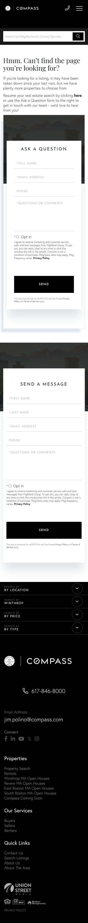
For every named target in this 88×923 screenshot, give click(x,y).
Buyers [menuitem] (9, 820)
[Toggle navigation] (79, 8)
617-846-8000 (48, 691)
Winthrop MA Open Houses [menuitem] (27, 778)
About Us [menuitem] (12, 862)
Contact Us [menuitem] (13, 852)
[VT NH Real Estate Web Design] (44, 889)
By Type (11, 629)
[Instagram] (37, 739)
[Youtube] (21, 739)
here (78, 95)
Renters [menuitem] (10, 830)
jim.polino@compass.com (33, 719)
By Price (12, 616)
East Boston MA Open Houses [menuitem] (29, 788)
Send (44, 284)
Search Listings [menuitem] (16, 857)
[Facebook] (5, 739)
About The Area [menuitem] (17, 867)
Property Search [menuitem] (17, 768)
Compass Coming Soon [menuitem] (23, 798)
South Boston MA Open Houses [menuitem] (30, 793)
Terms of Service (31, 301)
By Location (16, 590)
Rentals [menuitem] (10, 773)
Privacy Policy (41, 258)
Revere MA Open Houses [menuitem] (24, 783)
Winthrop (14, 603)
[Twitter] (29, 739)
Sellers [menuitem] (9, 825)
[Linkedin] (13, 739)
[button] (78, 36)
